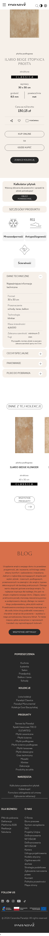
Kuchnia (24, 663)
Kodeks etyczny (33, 857)
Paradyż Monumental (24, 704)
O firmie (29, 818)
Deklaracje (6, 821)
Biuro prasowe (32, 821)
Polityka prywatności (35, 881)
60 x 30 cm (24, 479)
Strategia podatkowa (35, 867)
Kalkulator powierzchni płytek (24, 785)
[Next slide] (30, 507)
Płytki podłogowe (24, 741)
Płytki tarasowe (24, 748)
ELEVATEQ (24, 730)
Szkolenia (6, 832)
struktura (24, 475)
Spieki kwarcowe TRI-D (24, 727)
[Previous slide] (19, 507)
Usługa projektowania (36, 853)
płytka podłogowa (24, 463)
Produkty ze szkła (24, 769)
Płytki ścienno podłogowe (24, 745)
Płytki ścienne (25, 737)
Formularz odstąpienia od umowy (24, 792)
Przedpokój (24, 673)
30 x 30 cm (24, 87)
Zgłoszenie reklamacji (24, 796)
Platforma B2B (9, 825)
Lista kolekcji (24, 697)
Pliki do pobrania (9, 818)
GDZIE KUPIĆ (24, 147)
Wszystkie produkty (25, 499)
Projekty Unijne (32, 832)
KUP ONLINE (24, 134)
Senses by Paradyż (24, 723)
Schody (24, 681)
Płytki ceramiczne (24, 734)
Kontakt (29, 878)
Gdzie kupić (24, 789)
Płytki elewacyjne (24, 752)
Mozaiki (24, 759)
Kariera (28, 850)
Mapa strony (31, 885)
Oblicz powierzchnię (24, 197)
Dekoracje (24, 766)
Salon (24, 670)
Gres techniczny (24, 755)
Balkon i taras (24, 677)
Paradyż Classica (24, 700)
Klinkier (24, 762)
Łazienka (24, 666)
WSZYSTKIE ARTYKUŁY (24, 632)
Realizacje (6, 828)
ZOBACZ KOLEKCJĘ (24, 160)
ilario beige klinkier (24, 467)
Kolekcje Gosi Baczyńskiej (24, 707)
